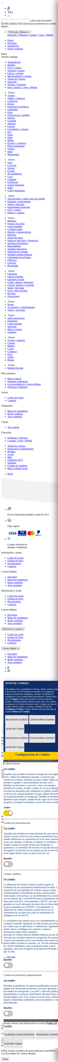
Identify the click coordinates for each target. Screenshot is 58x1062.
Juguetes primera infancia (19, 254)
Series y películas (15, 204)
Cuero (10, 348)
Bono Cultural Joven (17, 468)
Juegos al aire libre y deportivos (22, 240)
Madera (11, 346)
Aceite (10, 454)
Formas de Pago (15, 560)
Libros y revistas (15, 73)
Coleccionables (14, 226)
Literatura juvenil (15, 279)
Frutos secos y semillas (18, 115)
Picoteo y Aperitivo (16, 143)
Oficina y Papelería (16, 84)
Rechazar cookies (17, 719)
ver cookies (9, 769)
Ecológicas (12, 182)
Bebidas (11, 65)
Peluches (11, 235)
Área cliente (13, 427)
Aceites (11, 95)
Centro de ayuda (15, 397)
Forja (10, 354)
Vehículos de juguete (17, 251)
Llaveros (11, 263)
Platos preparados (16, 146)
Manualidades (14, 246)
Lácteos (11, 126)
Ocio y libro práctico (17, 290)
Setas (10, 151)
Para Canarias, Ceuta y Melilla (22, 87)
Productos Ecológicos (18, 106)
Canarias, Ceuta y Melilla (40, 35)
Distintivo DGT (15, 460)
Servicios (11, 326)
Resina (10, 360)
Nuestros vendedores (17, 381)
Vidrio (10, 357)
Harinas (11, 118)
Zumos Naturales (15, 185)
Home (10, 40)
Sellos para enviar (16, 318)
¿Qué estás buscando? (41, 20)
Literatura (12, 274)
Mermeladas (13, 154)
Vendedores (13, 46)
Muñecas (11, 221)
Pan (9, 132)
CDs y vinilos (14, 210)
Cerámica (12, 351)
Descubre (12, 43)
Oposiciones (13, 296)
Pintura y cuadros (15, 212)
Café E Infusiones (16, 190)
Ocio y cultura (14, 67)
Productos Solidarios (17, 387)
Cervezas (11, 165)
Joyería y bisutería (16, 340)
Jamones (11, 123)
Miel (9, 457)
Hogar (10, 304)
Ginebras (11, 179)
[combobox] (15, 20)
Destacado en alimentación (20, 448)
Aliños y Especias (16, 98)
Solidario (11, 332)
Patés (10, 137)
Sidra (10, 187)
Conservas (12, 101)
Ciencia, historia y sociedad (20, 285)
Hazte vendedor (15, 48)
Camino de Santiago (17, 465)
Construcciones (14, 229)
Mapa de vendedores (17, 411)
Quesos (11, 148)
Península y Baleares (17, 35)
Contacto (11, 400)
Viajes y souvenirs (16, 310)
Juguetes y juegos (16, 70)
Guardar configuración (19, 1034)
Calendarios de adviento (19, 257)
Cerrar (5, 1059)
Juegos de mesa (15, 237)
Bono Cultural (14, 378)
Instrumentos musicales (18, 207)
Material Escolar (15, 368)
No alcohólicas (14, 173)
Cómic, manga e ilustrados (20, 282)
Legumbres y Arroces (17, 129)
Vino (9, 162)
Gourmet (11, 120)
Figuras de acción (16, 223)
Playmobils (12, 265)
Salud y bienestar (15, 288)
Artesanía (12, 81)
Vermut (11, 168)
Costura (11, 343)
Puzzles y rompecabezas (19, 232)
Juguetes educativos (17, 249)
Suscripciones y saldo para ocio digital (26, 198)
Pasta (10, 134)
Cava (10, 176)
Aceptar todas (15, 729)
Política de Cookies (21, 711)
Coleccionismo (14, 323)
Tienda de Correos (16, 79)
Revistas (11, 293)
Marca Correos (14, 329)
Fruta (10, 112)
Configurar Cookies (42, 719)
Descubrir (12, 577)
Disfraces (12, 260)
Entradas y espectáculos (19, 201)
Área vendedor (14, 416)
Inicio (10, 473)
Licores (11, 171)
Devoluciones (14, 563)
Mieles (10, 140)
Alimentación (14, 62)
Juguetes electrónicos (17, 243)
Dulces (10, 104)
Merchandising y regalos (19, 76)
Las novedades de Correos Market (24, 384)
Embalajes (12, 321)
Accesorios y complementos (21, 307)
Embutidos (12, 109)
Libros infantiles (15, 276)
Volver (11, 92)
